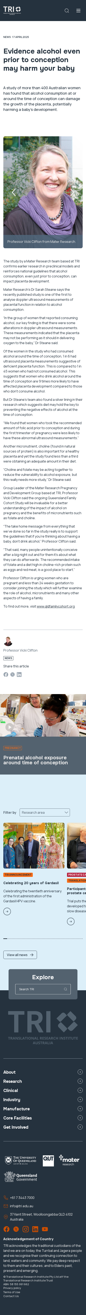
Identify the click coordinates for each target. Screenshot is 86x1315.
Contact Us (11, 1296)
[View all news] (20, 941)
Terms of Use (11, 1292)
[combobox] (22, 812)
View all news (17, 955)
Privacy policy (12, 1288)
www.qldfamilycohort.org (56, 606)
